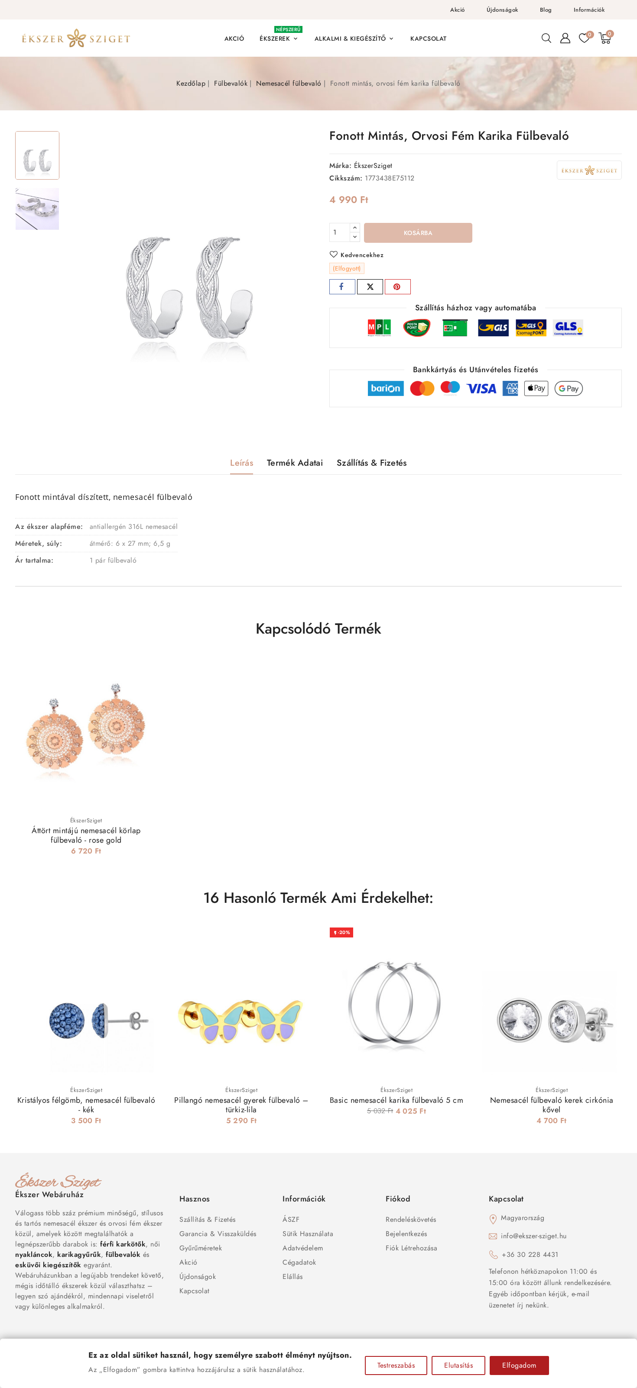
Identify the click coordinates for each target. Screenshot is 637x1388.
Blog (546, 10)
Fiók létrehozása (411, 1248)
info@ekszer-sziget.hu (534, 1236)
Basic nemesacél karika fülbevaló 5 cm (397, 1100)
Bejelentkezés (406, 1234)
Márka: (340, 166)
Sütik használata (308, 1234)
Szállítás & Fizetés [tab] (372, 463)
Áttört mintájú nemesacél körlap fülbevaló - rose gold (86, 835)
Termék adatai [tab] (295, 463)
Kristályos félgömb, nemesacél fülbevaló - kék (86, 1105)
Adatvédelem (303, 1248)
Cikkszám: (346, 178)
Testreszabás (396, 1365)
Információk (589, 10)
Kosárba (418, 233)
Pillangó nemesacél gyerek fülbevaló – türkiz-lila (241, 1105)
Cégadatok (299, 1262)
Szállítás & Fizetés (207, 1219)
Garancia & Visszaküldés (218, 1234)
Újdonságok (502, 10)
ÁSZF (291, 1219)
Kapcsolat (194, 1291)
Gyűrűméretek (200, 1248)
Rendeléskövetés (411, 1219)
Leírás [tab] (241, 463)
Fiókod (398, 1198)
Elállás (293, 1277)
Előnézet (145, 668)
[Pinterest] (397, 287)
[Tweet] (370, 287)
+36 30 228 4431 (530, 1254)
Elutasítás (458, 1365)
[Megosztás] (342, 287)
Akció (457, 10)
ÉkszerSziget (373, 166)
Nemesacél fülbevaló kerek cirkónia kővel (552, 1105)
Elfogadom (519, 1365)
